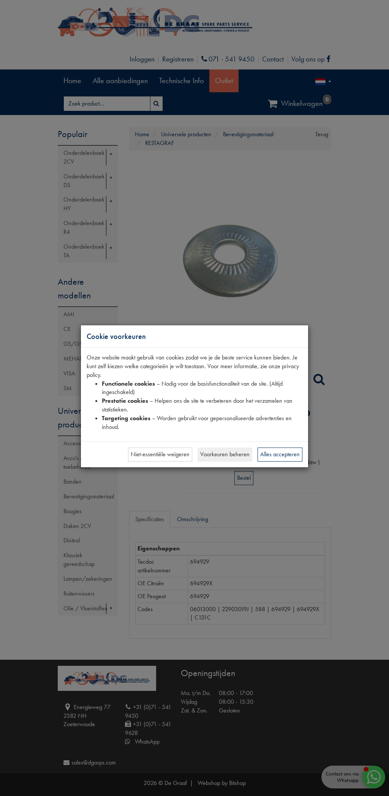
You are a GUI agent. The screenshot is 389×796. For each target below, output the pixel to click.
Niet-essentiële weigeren (160, 454)
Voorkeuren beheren (225, 454)
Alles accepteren (280, 454)
